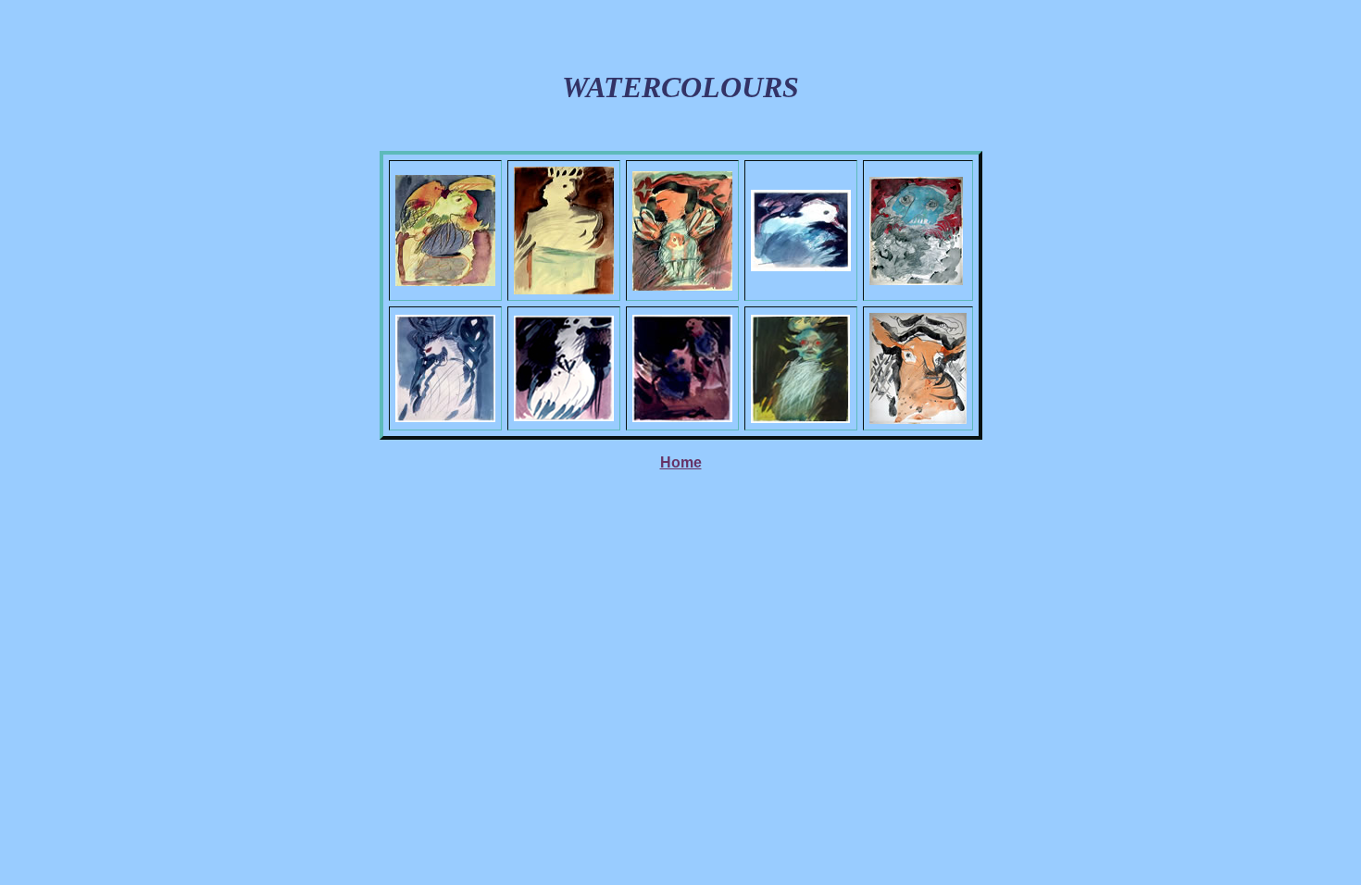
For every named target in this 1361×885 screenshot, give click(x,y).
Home (681, 462)
